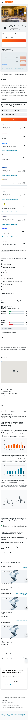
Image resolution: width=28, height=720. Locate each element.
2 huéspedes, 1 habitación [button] (9, 37)
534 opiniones (14, 28)
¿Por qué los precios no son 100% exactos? (12, 707)
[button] (2, 2)
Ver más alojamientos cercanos (22, 567)
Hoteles (11, 714)
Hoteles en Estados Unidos (8, 715)
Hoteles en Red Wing (8, 684)
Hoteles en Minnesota (19, 715)
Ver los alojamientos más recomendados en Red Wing (21, 621)
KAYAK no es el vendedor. (8, 702)
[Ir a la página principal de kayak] (9, 2)
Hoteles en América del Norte (19, 714)
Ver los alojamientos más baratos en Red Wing (21, 594)
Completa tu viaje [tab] (7, 676)
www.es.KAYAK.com (4, 714)
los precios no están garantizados (8, 698)
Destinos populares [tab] (17, 676)
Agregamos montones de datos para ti (11, 705)
